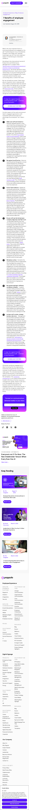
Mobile (4, 612)
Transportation (6, 727)
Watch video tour (6, 420)
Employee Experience (9, 13)
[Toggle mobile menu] (26, 3)
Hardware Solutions (7, 668)
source (18, 292)
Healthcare (5, 723)
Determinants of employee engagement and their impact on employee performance (14, 68)
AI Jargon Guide (18, 643)
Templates (17, 728)
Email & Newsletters (8, 608)
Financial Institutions (8, 732)
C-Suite (5, 641)
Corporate (5, 734)
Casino (4, 714)
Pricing (4, 685)
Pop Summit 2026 (19, 720)
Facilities (5, 699)
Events (16, 629)
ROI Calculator (18, 640)
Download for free (14, 106)
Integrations (6, 597)
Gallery (16, 726)
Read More (11, 43)
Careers (5, 750)
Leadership (5, 752)
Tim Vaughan (13, 36)
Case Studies (18, 636)
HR (3, 703)
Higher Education (7, 729)
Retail (4, 720)
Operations (5, 696)
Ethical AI (5, 782)
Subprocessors (6, 772)
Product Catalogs (19, 695)
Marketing (5, 694)
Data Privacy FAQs (7, 770)
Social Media (18, 697)
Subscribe (14, 408)
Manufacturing (6, 725)
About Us (5, 743)
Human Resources (7, 636)
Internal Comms (7, 705)
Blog (16, 13)
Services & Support (19, 645)
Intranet (5, 610)
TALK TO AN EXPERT (16, 3)
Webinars (17, 631)
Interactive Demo (19, 638)
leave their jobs (9, 88)
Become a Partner (7, 754)
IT (3, 638)
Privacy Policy (6, 768)
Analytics (5, 594)
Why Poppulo (6, 745)
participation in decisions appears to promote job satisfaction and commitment (15, 339)
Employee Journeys (7, 618)
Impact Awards (6, 747)
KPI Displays (17, 661)
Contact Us (5, 760)
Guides (16, 633)
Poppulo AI (5, 592)
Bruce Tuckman (11, 200)
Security (5, 599)
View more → (5, 462)
